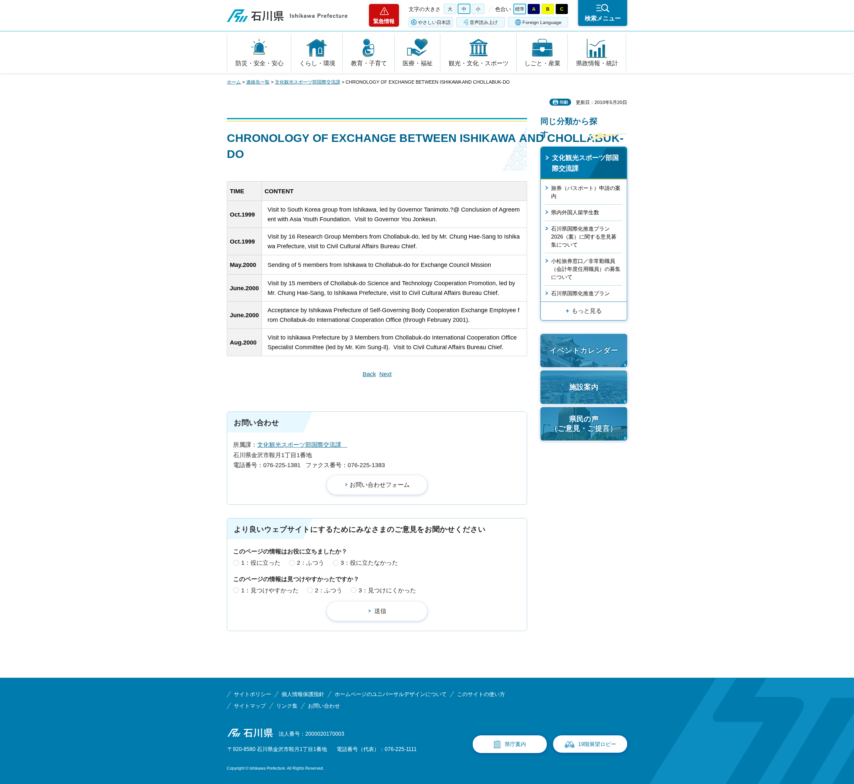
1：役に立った (261, 562)
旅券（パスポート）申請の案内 (585, 192)
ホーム (234, 82)
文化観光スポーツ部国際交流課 (307, 82)
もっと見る (587, 311)
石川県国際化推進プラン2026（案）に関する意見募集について (583, 237)
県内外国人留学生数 (575, 212)
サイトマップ (250, 706)
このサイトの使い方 (481, 694)
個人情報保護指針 (303, 694)
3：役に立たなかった (369, 562)
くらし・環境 (317, 63)
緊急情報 (384, 21)
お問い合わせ (324, 706)
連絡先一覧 (258, 82)
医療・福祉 (418, 63)
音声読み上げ (484, 22)
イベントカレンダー (583, 350)
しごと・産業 (542, 63)
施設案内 (583, 387)
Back (369, 374)
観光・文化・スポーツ (479, 63)
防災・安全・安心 (260, 63)
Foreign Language (541, 22)
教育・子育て (369, 63)
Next (385, 374)
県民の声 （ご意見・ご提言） (583, 424)
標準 (519, 9)
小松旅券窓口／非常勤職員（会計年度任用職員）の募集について (585, 269)
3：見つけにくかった (387, 590)
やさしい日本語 (434, 22)
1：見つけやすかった (270, 590)
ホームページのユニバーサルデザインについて (391, 694)
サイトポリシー (252, 694)
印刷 (564, 102)
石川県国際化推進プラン (580, 293)
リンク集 (287, 706)
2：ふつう (310, 562)
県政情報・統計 (597, 63)
